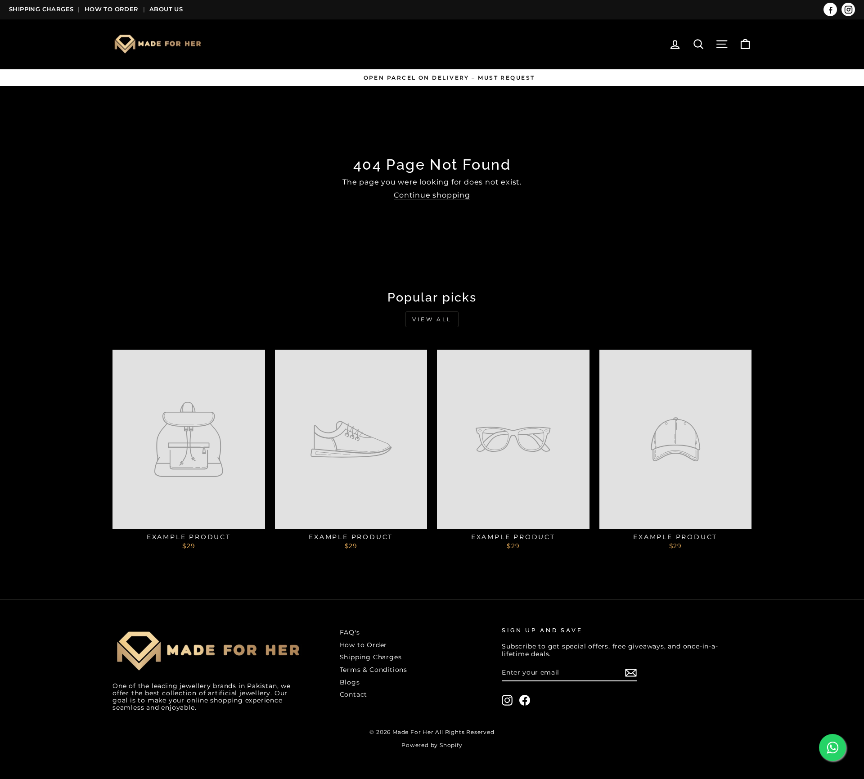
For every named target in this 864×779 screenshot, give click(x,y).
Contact (354, 694)
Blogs (350, 682)
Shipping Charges (41, 9)
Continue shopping (432, 195)
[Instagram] (848, 9)
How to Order (363, 644)
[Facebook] (830, 9)
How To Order (112, 9)
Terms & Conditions (373, 669)
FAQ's (350, 632)
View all (432, 319)
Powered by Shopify (431, 745)
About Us (166, 9)
